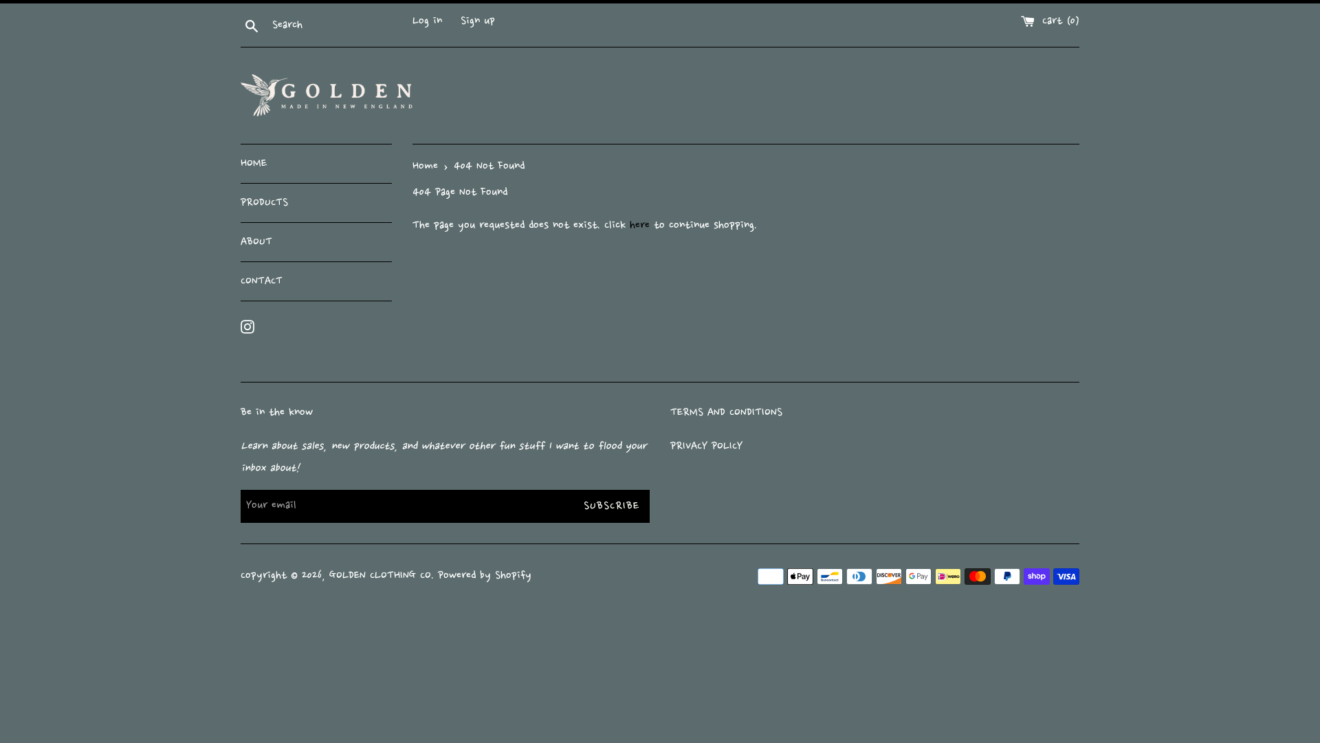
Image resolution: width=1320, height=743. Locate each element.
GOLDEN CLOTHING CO (380, 576)
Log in (427, 21)
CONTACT (262, 281)
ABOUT (256, 242)
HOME (254, 164)
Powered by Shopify (484, 576)
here (640, 226)
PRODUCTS (264, 203)
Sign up (478, 21)
